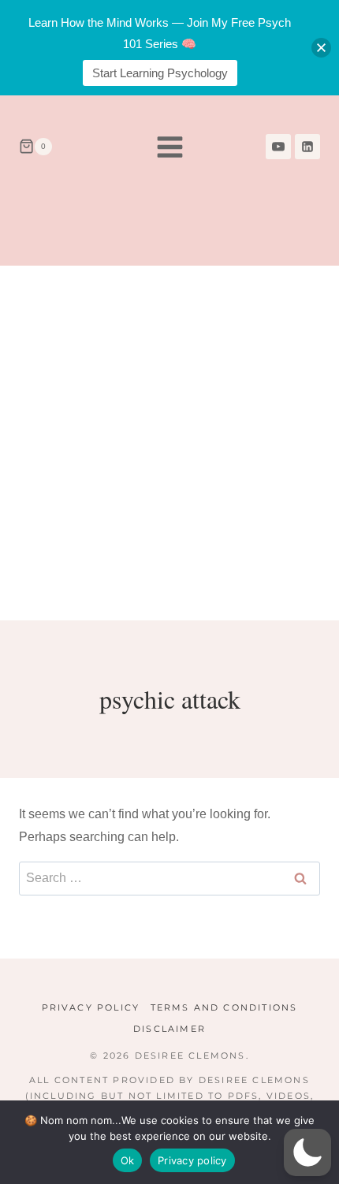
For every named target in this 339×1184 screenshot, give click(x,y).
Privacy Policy (91, 1007)
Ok (128, 1160)
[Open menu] (169, 147)
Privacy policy (192, 1160)
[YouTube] (278, 146)
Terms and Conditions (224, 1007)
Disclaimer (169, 1028)
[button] (307, 1152)
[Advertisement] (169, 443)
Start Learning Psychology (160, 73)
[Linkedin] (307, 146)
